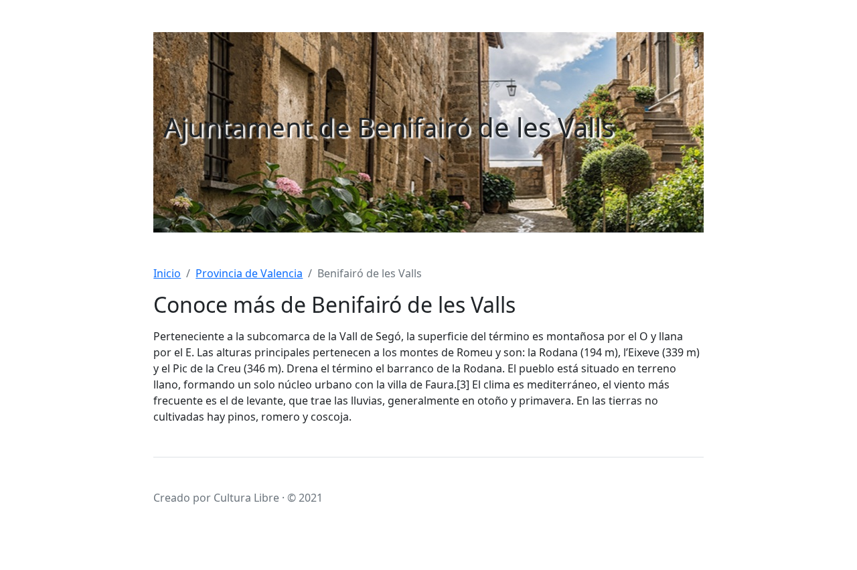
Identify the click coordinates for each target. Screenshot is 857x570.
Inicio (167, 273)
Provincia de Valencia (249, 273)
